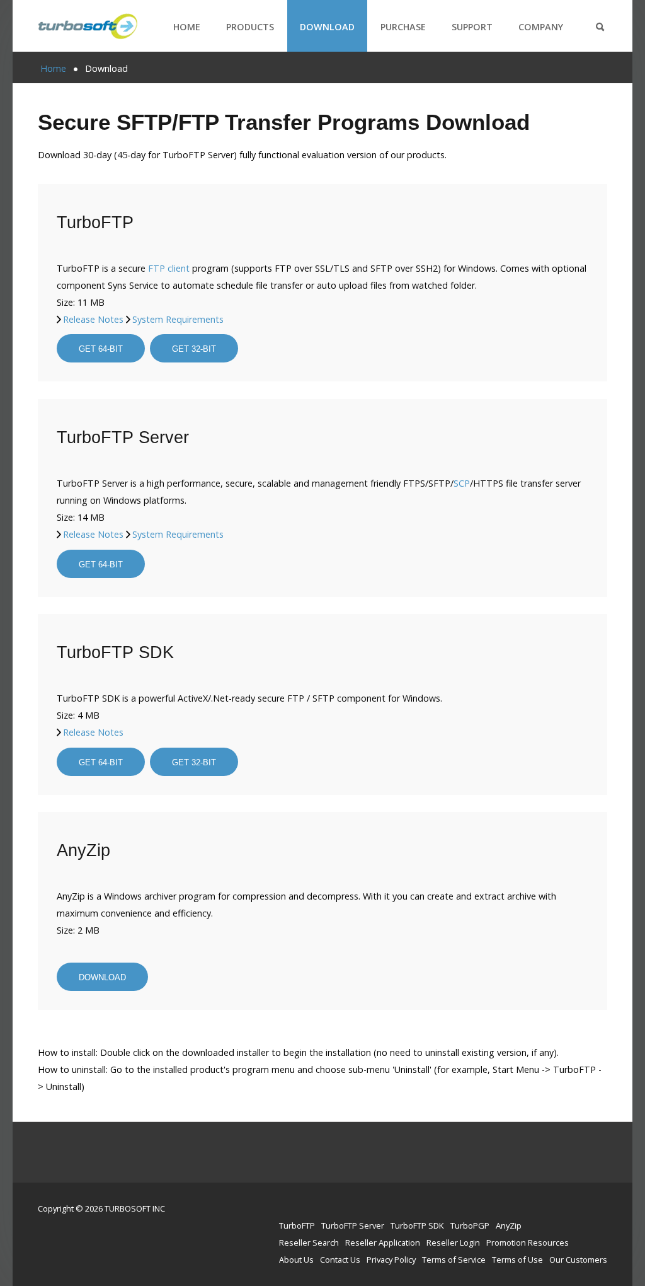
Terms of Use (517, 1259)
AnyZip (509, 1225)
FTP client (169, 268)
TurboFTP (297, 1225)
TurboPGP (469, 1225)
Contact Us (340, 1259)
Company (540, 27)
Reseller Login (453, 1242)
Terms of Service (454, 1259)
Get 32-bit (194, 349)
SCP (462, 483)
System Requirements (178, 319)
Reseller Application (382, 1242)
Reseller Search (309, 1242)
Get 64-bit (101, 349)
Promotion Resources (527, 1242)
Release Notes (93, 319)
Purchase (403, 27)
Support (472, 27)
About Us (296, 1259)
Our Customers (578, 1259)
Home (186, 27)
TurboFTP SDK (417, 1225)
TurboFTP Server (352, 1225)
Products (250, 27)
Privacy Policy (391, 1259)
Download (327, 27)
